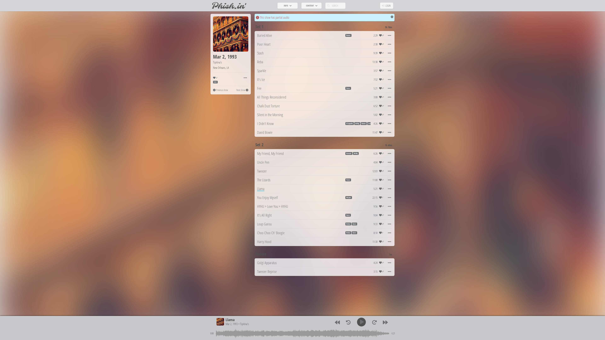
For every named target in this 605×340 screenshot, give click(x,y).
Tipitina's (217, 62)
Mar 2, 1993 (232, 324)
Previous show (222, 90)
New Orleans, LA (221, 67)
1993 (232, 56)
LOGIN (388, 5)
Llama (230, 319)
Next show (240, 90)
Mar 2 (219, 56)
